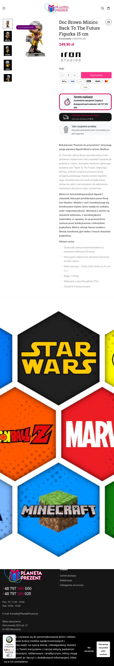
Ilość (61, 68)
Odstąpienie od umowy (72, 585)
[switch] (9, 655)
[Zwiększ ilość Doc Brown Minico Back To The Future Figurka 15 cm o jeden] (74, 75)
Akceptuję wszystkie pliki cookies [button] (103, 649)
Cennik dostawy (68, 575)
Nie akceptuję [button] (89, 649)
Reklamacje (66, 580)
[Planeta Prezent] (57, 8)
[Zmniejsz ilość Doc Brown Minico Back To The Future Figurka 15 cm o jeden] (62, 75)
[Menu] (14, 636)
